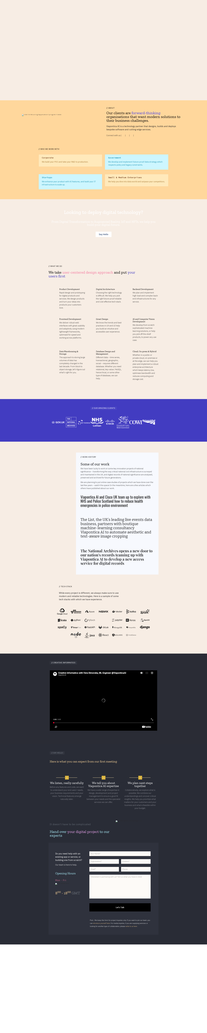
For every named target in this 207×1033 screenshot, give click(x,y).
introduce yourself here (101, 923)
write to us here (131, 926)
